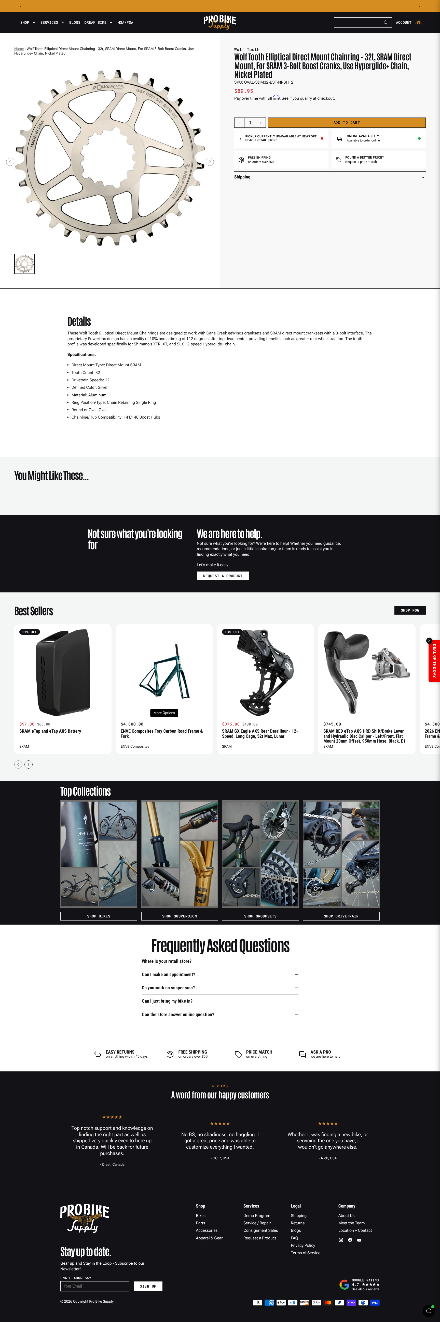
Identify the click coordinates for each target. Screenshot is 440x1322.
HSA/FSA (125, 22)
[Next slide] (210, 162)
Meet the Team (351, 1223)
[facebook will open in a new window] (350, 1239)
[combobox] (363, 22)
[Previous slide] (10, 162)
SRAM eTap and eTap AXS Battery (50, 731)
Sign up (148, 1286)
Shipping (299, 1215)
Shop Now (410, 610)
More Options (164, 713)
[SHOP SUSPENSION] (179, 854)
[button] (24, 264)
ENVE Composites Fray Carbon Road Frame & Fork (162, 734)
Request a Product (259, 1238)
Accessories (207, 1230)
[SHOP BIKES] (98, 854)
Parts (200, 1223)
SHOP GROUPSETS (260, 916)
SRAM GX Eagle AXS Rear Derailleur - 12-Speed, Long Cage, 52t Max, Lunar (260, 734)
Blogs (74, 22)
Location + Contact (355, 1230)
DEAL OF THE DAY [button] (434, 661)
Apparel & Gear (209, 1238)
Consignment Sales (260, 1230)
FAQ (294, 1238)
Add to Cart (347, 122)
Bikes (201, 1215)
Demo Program (256, 1215)
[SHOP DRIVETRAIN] (341, 854)
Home (19, 49)
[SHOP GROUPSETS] (260, 854)
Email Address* (75, 1278)
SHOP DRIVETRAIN (341, 916)
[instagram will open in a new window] (340, 1239)
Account (403, 22)
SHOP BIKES (98, 916)
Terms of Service (305, 1252)
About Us (346, 1215)
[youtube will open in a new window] (359, 1239)
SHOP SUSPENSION (179, 916)
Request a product (223, 575)
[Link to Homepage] (220, 22)
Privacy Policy (303, 1245)
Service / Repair (257, 1223)
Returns (298, 1223)
